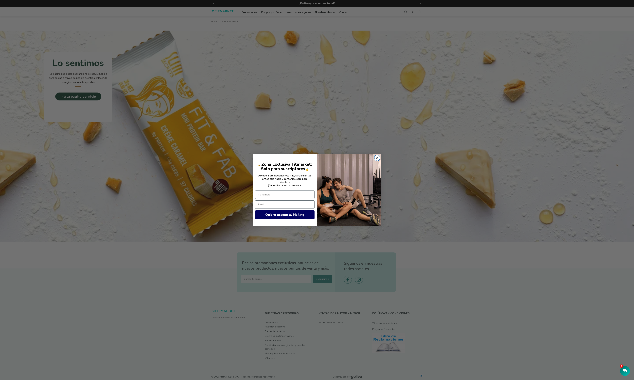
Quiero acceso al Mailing (284, 214)
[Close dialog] (377, 158)
